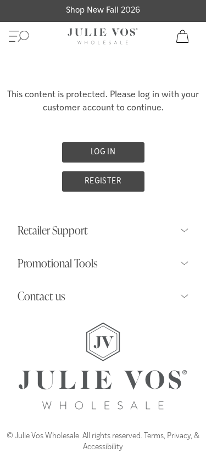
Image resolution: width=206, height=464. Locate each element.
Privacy (179, 436)
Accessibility (103, 447)
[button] (19, 36)
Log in (103, 152)
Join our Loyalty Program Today (103, 11)
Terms (154, 436)
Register (103, 181)
